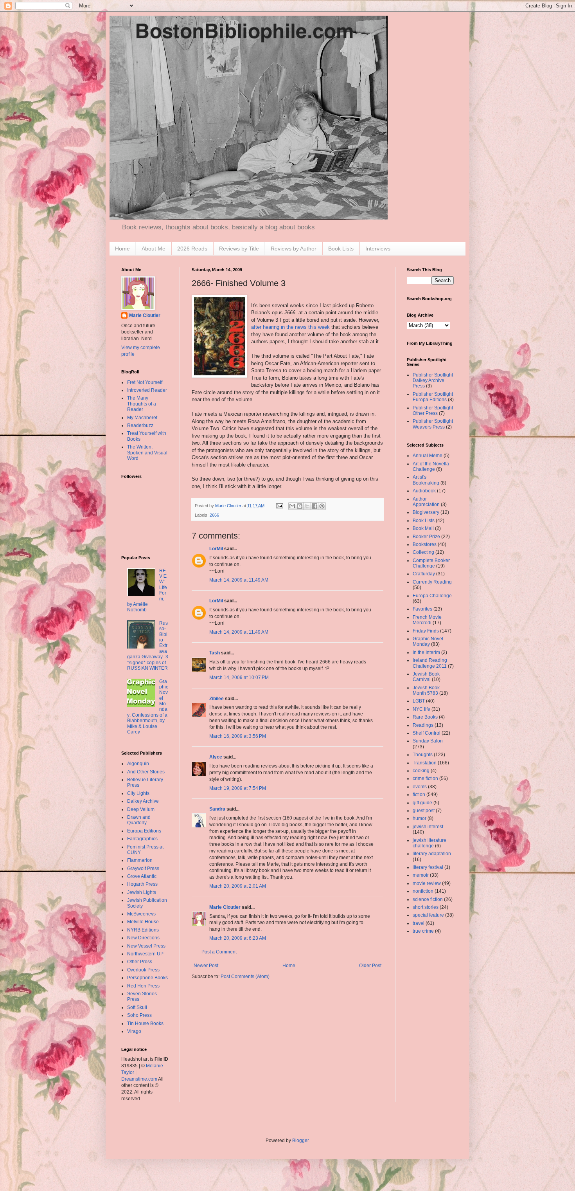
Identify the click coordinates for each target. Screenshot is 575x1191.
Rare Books (425, 717)
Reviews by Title (239, 248)
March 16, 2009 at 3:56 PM (237, 736)
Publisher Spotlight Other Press (433, 410)
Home (122, 248)
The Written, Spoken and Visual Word (147, 452)
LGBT (419, 701)
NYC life (421, 709)
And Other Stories (146, 772)
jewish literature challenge (429, 843)
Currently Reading (432, 582)
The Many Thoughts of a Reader (141, 403)
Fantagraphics (142, 838)
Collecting (423, 552)
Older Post (370, 965)
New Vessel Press (146, 946)
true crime (423, 931)
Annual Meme (427, 455)
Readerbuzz (140, 425)
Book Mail (423, 528)
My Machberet (142, 417)
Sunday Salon (428, 741)
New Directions (143, 938)
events (420, 786)
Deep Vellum (141, 809)
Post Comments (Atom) (245, 976)
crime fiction (425, 778)
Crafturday (424, 574)
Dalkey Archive (143, 801)
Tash (214, 653)
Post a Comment (219, 952)
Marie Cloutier (225, 907)
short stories (425, 907)
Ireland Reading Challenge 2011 (430, 663)
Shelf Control (426, 733)
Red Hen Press (143, 986)
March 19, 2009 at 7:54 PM (237, 788)
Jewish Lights (141, 892)
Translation (425, 763)
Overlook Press (143, 970)
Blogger (300, 1140)
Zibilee (216, 698)
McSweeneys (141, 914)
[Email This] (292, 506)
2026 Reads (192, 248)
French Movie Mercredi (427, 619)
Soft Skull (137, 1007)
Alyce (215, 757)
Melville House (143, 921)
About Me (153, 248)
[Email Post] (279, 505)
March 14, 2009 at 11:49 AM (238, 580)
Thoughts (423, 754)
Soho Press (139, 1015)
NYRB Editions (143, 930)
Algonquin (138, 763)
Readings (423, 725)
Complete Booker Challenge (431, 563)
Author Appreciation (426, 501)
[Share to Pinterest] (322, 506)
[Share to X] (307, 506)
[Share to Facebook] (314, 506)
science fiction (428, 899)
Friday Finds (426, 631)
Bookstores (425, 544)
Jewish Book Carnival (426, 676)
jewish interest (428, 826)
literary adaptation (432, 853)
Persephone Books (147, 977)
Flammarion (140, 860)
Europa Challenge (432, 595)
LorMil (216, 548)
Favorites (422, 609)
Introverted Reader (147, 390)
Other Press (139, 961)
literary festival (428, 867)
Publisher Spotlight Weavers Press (433, 423)
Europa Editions (144, 831)
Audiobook (424, 491)
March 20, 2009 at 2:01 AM (237, 886)
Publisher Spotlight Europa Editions (433, 396)
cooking (421, 770)
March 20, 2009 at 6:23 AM (237, 938)
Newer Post (206, 965)
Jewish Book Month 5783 (426, 690)
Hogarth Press (142, 884)
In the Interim (426, 652)
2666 (214, 515)
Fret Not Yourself (144, 382)
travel (418, 923)
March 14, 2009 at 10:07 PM (239, 677)
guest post (424, 810)
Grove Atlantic (141, 876)
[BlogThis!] (300, 506)
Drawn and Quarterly (139, 819)
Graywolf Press (143, 868)
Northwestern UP (145, 954)
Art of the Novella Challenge (431, 466)
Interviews (377, 248)
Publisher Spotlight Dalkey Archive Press (433, 380)
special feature (428, 915)
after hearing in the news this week (290, 327)
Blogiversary (426, 512)
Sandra (217, 809)
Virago (134, 1031)
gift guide (422, 802)
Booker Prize (426, 536)
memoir (421, 875)
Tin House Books (145, 1023)
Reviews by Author (293, 248)
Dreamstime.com (139, 1079)
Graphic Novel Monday (428, 641)
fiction (419, 794)
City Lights (138, 793)
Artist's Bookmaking (426, 479)
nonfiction (423, 891)
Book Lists (341, 248)
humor (419, 818)
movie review (427, 883)
